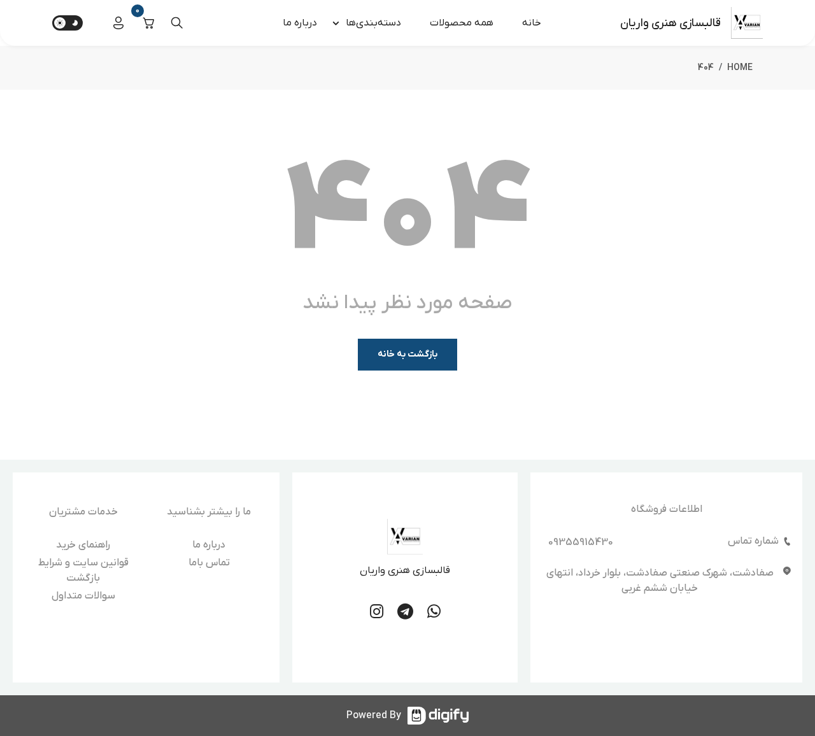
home (740, 68)
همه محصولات (461, 23)
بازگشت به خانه (407, 354)
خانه (531, 23)
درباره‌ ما (300, 23)
